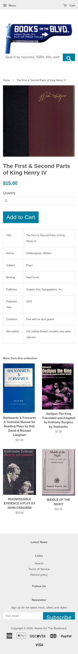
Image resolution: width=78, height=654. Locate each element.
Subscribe (59, 617)
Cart (72, 5)
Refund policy (39, 574)
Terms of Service (39, 569)
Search (39, 563)
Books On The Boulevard (50, 628)
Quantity (9, 193)
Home (6, 80)
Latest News (39, 542)
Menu (12, 5)
